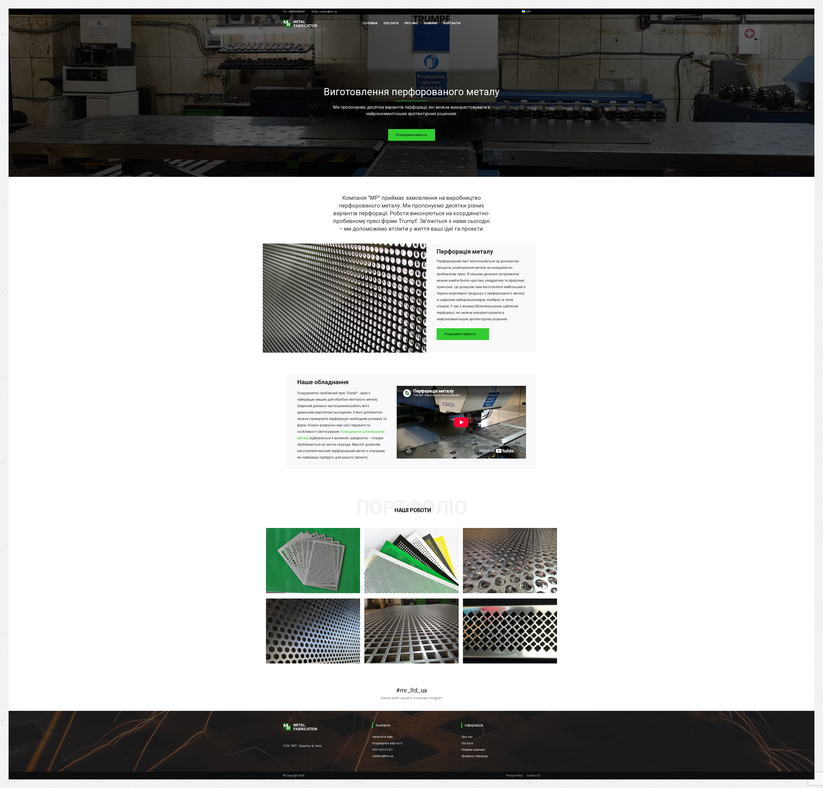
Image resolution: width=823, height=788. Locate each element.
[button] (535, 23)
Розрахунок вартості (387, 743)
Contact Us (533, 775)
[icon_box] (411, 688)
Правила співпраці (474, 756)
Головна (370, 23)
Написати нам (382, 737)
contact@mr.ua (328, 11)
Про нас (411, 23)
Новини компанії (473, 749)
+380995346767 (296, 11)
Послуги (391, 23)
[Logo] (300, 23)
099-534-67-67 (382, 749)
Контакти (451, 23)
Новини (430, 23)
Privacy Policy (514, 775)
